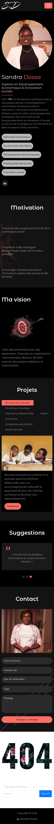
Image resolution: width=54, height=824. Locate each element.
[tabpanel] (27, 474)
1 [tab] (24, 576)
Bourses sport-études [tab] (17, 402)
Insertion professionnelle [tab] (19, 413)
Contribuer (13, 506)
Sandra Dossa (28, 818)
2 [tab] (27, 576)
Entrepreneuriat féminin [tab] (19, 424)
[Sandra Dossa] (11, 5)
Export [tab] (44, 413)
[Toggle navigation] (48, 6)
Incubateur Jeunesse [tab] (17, 408)
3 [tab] (31, 576)
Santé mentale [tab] (13, 429)
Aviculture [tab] (11, 419)
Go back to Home (38, 786)
